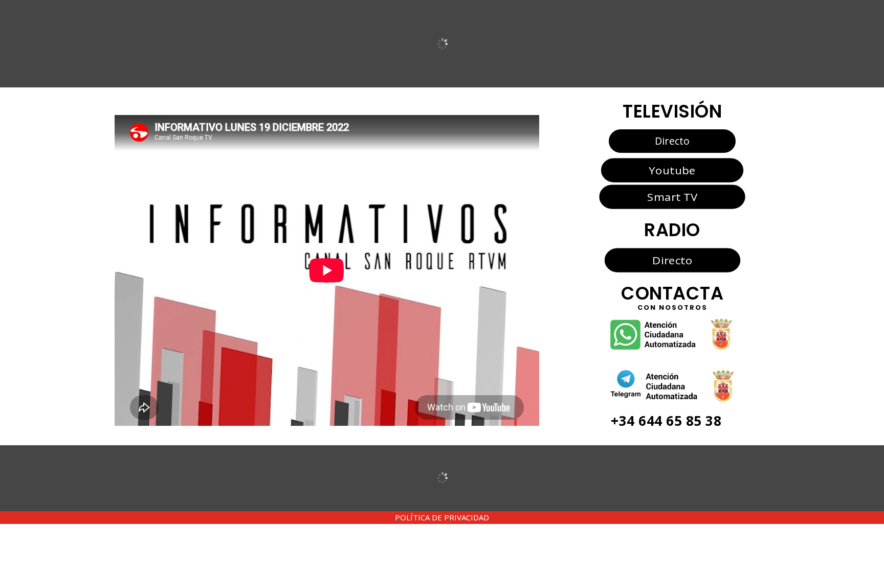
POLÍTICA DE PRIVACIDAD (442, 517)
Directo (672, 141)
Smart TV (672, 197)
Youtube (672, 170)
